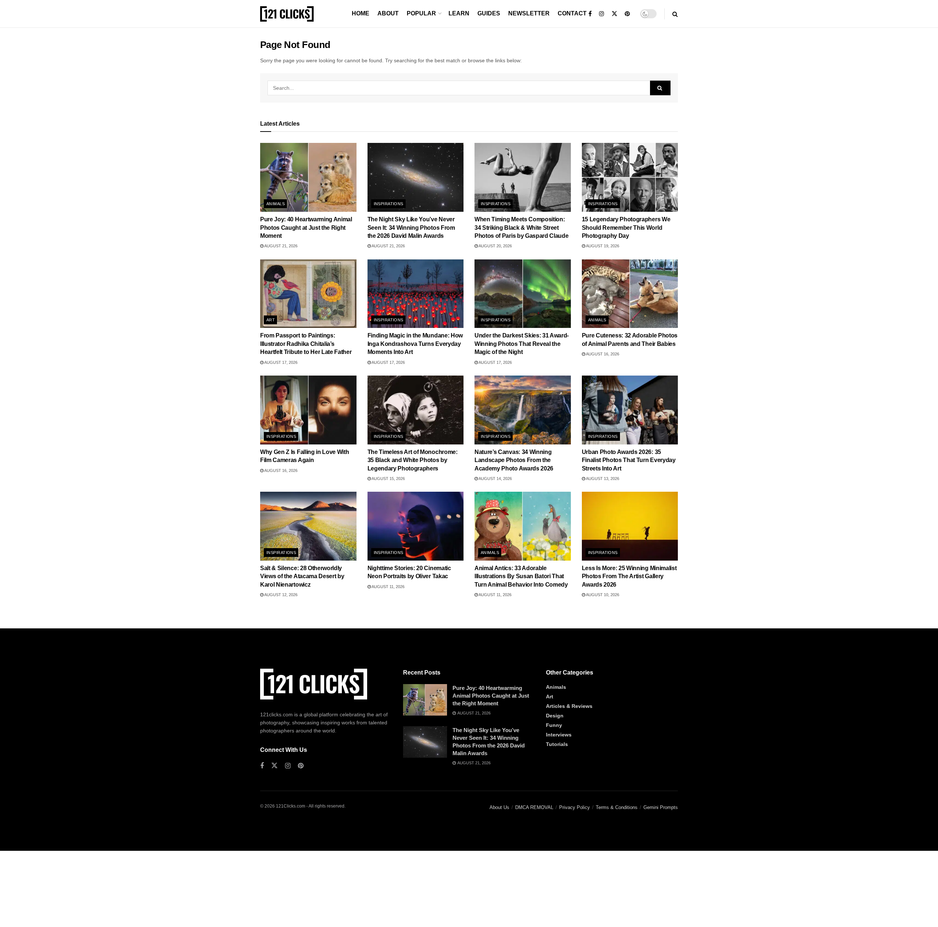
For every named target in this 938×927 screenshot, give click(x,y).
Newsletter (529, 13)
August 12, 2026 (280, 594)
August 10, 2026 (602, 594)
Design (555, 716)
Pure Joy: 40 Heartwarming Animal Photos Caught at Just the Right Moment (306, 227)
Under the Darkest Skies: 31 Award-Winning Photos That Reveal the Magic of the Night (521, 343)
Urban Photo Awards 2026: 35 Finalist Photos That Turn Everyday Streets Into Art (629, 460)
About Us (499, 807)
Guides (488, 13)
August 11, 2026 (388, 586)
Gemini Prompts (660, 807)
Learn (458, 13)
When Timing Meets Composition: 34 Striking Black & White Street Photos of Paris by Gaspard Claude (521, 227)
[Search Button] (675, 14)
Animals (275, 204)
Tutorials (557, 744)
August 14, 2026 (495, 478)
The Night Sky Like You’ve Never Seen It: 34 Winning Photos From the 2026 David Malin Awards (411, 227)
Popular (421, 13)
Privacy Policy (574, 807)
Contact (572, 13)
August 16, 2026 (602, 354)
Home (360, 13)
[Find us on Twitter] (614, 14)
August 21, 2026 (280, 246)
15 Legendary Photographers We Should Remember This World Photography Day (626, 227)
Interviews (559, 735)
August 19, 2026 (602, 246)
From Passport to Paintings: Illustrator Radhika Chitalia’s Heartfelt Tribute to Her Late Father (305, 343)
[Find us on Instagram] (601, 14)
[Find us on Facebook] (590, 14)
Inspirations (388, 204)
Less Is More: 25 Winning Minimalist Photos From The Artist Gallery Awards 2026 (629, 576)
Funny (554, 725)
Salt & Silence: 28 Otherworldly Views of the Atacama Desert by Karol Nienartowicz (302, 576)
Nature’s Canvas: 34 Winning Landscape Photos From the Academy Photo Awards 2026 (513, 460)
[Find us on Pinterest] (627, 14)
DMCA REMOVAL (534, 807)
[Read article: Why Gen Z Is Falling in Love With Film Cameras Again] (308, 410)
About (388, 13)
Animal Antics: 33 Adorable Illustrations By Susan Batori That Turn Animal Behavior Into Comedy (521, 576)
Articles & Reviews (569, 706)
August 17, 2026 (280, 362)
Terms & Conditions (617, 807)
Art (270, 320)
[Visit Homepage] (287, 14)
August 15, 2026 (388, 478)
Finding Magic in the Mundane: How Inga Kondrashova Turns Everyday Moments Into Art (415, 343)
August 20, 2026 (495, 246)
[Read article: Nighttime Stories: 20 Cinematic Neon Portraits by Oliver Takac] (416, 526)
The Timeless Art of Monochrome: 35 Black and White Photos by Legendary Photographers (413, 460)
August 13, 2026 (602, 478)
